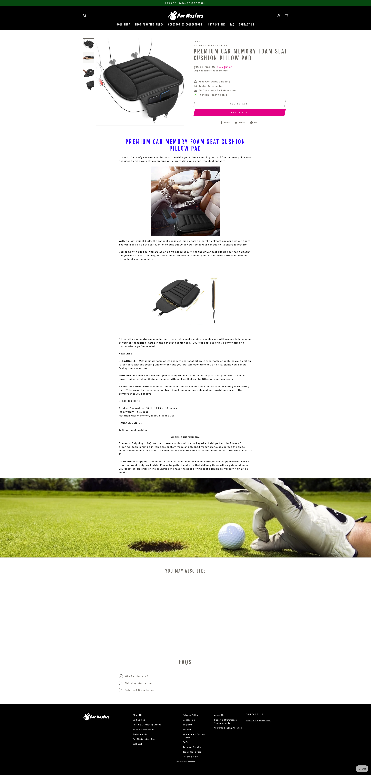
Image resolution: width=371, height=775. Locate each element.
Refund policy (190, 756)
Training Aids (140, 734)
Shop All (137, 715)
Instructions (216, 24)
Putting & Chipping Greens (147, 724)
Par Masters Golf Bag (144, 739)
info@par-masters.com (258, 720)
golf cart (137, 744)
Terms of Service (192, 747)
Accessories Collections (185, 24)
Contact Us (246, 24)
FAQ (232, 24)
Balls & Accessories (143, 729)
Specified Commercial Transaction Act (226, 721)
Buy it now (239, 112)
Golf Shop (123, 24)
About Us (219, 715)
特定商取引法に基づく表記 (228, 727)
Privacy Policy (190, 715)
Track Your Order (192, 752)
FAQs (185, 742)
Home (197, 41)
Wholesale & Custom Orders (194, 736)
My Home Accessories (211, 45)
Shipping (198, 70)
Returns (187, 729)
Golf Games (139, 719)
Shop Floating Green (149, 24)
